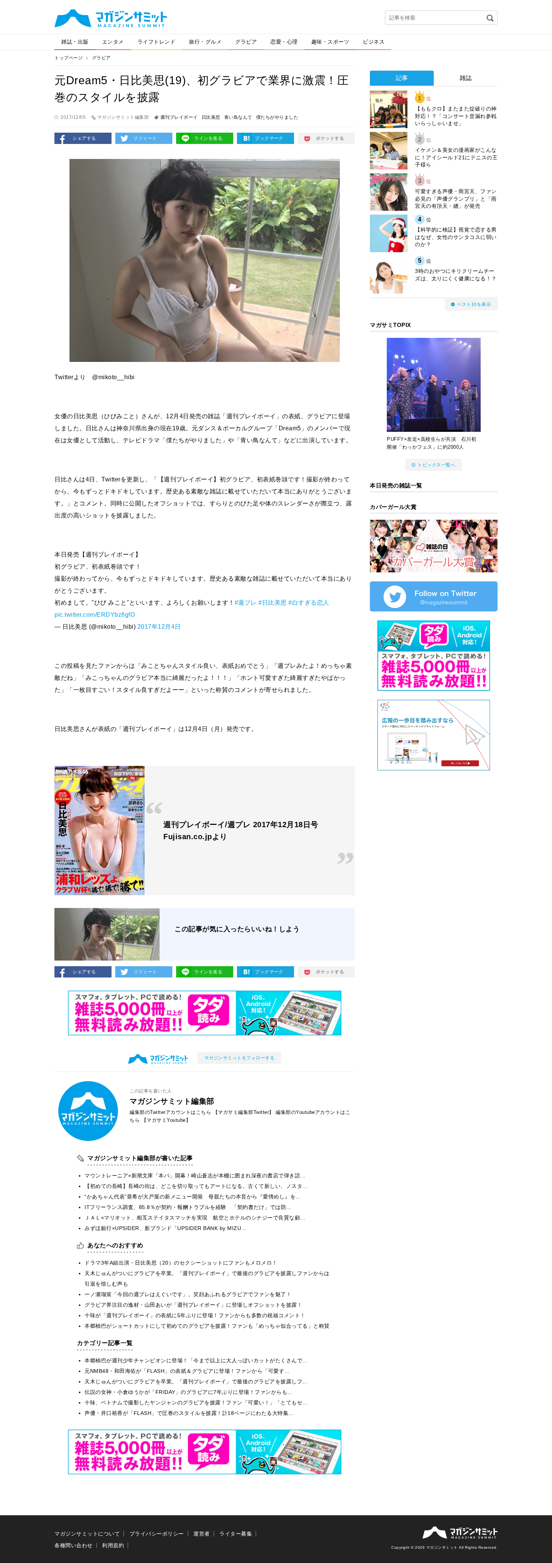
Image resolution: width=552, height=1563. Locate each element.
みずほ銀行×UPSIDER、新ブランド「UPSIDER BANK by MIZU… (165, 1228)
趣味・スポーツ (330, 42)
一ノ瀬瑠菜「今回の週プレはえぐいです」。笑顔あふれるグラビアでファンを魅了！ (187, 1294)
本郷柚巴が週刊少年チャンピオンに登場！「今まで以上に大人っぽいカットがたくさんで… (196, 1360)
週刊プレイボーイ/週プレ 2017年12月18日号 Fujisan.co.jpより (240, 830)
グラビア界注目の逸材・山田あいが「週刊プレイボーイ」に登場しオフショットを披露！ (193, 1305)
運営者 (201, 1534)
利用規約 (113, 1545)
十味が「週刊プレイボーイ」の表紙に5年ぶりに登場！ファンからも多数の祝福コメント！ (195, 1315)
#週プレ (246, 602)
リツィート (145, 138)
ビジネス (374, 42)
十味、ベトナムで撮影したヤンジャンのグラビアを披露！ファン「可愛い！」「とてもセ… (196, 1403)
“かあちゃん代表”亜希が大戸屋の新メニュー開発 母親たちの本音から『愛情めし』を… (192, 1197)
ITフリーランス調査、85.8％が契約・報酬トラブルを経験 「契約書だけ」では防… (188, 1207)
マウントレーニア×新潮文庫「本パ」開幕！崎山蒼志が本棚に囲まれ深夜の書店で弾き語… (195, 1176)
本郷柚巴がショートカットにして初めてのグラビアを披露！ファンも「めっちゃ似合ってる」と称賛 (207, 1326)
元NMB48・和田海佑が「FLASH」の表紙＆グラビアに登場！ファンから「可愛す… (187, 1371)
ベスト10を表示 (474, 304)
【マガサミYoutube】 (166, 1120)
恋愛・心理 (284, 42)
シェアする (84, 138)
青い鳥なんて (238, 117)
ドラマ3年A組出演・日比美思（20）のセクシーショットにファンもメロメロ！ (181, 1263)
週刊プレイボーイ (179, 117)
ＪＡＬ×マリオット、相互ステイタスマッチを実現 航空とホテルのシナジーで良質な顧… (195, 1218)
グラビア (246, 42)
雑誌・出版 (75, 42)
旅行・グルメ (205, 42)
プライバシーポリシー (157, 1534)
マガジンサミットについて (87, 1534)
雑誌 (466, 78)
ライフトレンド (156, 42)
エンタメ (113, 42)
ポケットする (330, 138)
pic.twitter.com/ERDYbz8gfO (94, 614)
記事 (402, 78)
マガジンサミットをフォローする (239, 1058)
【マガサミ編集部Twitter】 (243, 1112)
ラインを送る (208, 138)
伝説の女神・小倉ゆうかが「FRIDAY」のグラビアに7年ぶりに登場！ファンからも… (188, 1392)
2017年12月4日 (159, 626)
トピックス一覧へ (436, 465)
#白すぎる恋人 (308, 602)
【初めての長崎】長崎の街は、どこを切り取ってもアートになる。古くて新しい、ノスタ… (196, 1186)
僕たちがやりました (277, 117)
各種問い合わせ (73, 1545)
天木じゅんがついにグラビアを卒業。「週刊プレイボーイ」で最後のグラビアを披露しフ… (196, 1381)
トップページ (68, 58)
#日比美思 (272, 602)
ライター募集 (235, 1534)
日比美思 (211, 117)
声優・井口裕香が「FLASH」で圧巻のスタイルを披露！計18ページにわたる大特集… (189, 1413)
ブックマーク (269, 138)
